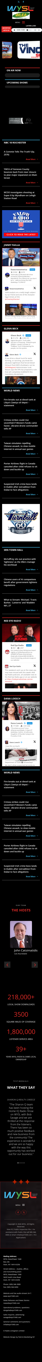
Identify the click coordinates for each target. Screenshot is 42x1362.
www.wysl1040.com (11, 1296)
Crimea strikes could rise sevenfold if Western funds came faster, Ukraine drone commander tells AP (21, 424)
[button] (7, 965)
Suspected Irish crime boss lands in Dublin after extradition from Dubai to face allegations (20, 487)
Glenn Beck (14, 354)
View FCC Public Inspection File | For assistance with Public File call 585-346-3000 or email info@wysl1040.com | (20, 1232)
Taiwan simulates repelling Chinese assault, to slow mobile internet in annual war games (19, 446)
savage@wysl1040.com (12, 1317)
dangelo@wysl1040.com (12, 1310)
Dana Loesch (15, 742)
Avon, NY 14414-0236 (11, 1280)
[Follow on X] (19, 2)
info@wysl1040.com (11, 1324)
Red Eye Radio (15, 666)
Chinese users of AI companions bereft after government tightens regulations (20, 582)
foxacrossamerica (17, 289)
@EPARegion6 (10, 367)
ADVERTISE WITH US (6, 29)
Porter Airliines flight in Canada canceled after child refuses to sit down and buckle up (20, 466)
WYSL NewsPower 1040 (12, 1274)
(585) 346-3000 (15, 1284)
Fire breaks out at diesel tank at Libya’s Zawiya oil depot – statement (20, 402)
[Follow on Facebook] (23, 2)
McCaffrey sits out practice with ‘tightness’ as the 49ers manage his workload (20, 562)
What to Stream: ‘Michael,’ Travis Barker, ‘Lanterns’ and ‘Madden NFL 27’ (20, 602)
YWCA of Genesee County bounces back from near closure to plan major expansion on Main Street (20, 173)
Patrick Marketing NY (26, 1337)
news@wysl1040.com (11, 1303)
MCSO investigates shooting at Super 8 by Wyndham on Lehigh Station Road (20, 195)
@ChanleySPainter (12, 299)
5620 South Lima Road (12, 1277)
